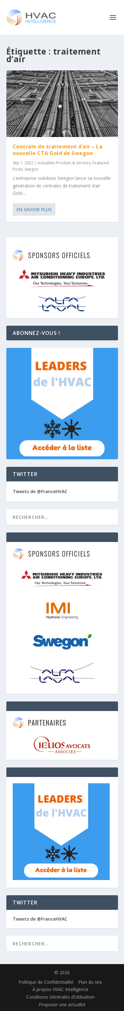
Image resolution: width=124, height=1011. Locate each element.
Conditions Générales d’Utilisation (60, 997)
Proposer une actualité (62, 1004)
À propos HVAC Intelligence (60, 989)
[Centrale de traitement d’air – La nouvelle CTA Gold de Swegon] (62, 103)
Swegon (31, 169)
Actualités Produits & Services (64, 163)
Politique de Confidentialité (45, 982)
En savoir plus (34, 209)
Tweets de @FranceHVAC (40, 491)
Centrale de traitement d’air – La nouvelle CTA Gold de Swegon (58, 150)
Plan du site (90, 982)
